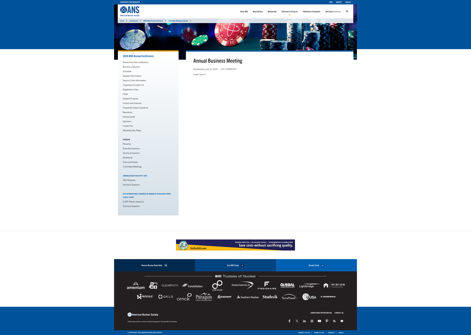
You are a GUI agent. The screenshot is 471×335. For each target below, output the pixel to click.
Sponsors (127, 121)
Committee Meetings (132, 166)
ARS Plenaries (129, 180)
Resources (127, 112)
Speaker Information (132, 75)
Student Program (130, 98)
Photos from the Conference (135, 62)
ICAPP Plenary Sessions (133, 201)
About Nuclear (258, 11)
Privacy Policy (304, 333)
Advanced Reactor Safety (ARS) (135, 175)
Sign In (348, 2)
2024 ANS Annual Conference (153, 21)
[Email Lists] (341, 321)
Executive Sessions (131, 148)
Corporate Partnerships (130, 2)
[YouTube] (319, 321)
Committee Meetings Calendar (178, 21)
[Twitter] (297, 321)
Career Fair (128, 125)
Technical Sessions (131, 152)
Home (122, 21)
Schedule (127, 71)
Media (341, 333)
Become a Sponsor (131, 66)
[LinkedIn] (304, 321)
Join (330, 2)
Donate (339, 2)
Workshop (127, 157)
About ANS (244, 11)
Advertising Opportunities (321, 313)
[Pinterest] (326, 321)
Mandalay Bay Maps (132, 130)
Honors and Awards (132, 103)
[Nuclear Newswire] (334, 321)
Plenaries (127, 143)
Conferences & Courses (289, 11)
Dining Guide (129, 116)
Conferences (134, 21)
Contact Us (339, 313)
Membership (272, 11)
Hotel (125, 93)
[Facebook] (289, 321)
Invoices (331, 333)
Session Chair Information (134, 80)
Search (347, 11)
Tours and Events (130, 162)
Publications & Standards (311, 11)
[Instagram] (312, 321)
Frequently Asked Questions (135, 107)
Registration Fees (130, 89)
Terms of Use (319, 333)
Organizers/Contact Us (133, 84)
